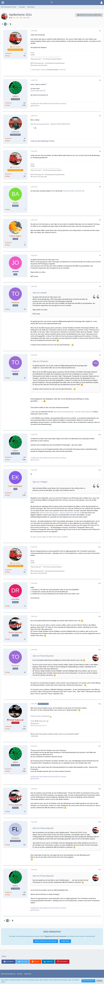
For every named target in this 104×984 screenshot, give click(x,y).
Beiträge (7, 56)
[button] (2, 2)
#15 (99, 649)
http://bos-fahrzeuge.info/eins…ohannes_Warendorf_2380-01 (59, 512)
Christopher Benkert (52, 69)
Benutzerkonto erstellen (45, 941)
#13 (99, 583)
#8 (100, 286)
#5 (100, 187)
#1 (100, 31)
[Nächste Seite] (10, 24)
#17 (99, 746)
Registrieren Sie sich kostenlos (55, 936)
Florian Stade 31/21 (37, 90)
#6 (100, 220)
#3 (100, 116)
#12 (99, 547)
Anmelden (65, 941)
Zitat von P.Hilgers (40, 482)
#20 (99, 869)
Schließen (99, 980)
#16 (99, 704)
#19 (99, 822)
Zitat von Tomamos (40, 361)
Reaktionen (8, 53)
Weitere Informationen (88, 980)
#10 (99, 434)
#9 (100, 355)
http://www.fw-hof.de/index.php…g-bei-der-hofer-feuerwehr (73, 411)
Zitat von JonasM (40, 293)
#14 (99, 616)
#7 (100, 255)
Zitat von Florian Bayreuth (43, 656)
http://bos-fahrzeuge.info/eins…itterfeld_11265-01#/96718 (49, 124)
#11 (100, 470)
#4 (100, 151)
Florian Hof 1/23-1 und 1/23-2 (72, 191)
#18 (99, 789)
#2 (100, 80)
